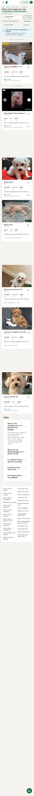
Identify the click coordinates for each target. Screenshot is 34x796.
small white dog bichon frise (22, 535)
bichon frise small (23, 491)
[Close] (30, 30)
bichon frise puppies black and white (24, 522)
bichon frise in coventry (7, 515)
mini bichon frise (23, 488)
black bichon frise (23, 511)
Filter (29, 17)
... (20, 7)
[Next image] (29, 100)
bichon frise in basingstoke (7, 529)
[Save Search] (29, 790)
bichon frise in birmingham (7, 498)
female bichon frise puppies (9, 533)
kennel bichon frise (23, 532)
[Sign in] (31, 2)
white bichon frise (23, 500)
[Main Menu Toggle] (3, 2)
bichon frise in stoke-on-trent (7, 519)
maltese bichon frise (24, 518)
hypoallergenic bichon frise (22, 514)
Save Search (9, 25)
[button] (17, 100)
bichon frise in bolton (9, 502)
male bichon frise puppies (8, 538)
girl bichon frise (22, 497)
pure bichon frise (23, 529)
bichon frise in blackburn (7, 506)
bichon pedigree (22, 508)
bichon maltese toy (23, 494)
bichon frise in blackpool (7, 510)
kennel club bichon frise (23, 504)
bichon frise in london (7, 489)
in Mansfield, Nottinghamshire (14, 11)
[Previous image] (5, 100)
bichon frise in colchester (7, 524)
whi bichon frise (22, 526)
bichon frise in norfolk (7, 494)
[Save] (28, 67)
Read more (27, 21)
